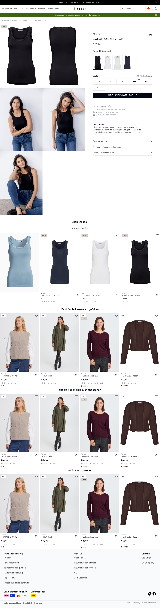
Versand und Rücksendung (16, 583)
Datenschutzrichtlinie (12, 603)
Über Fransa (80, 558)
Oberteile (24, 20)
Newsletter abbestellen (85, 568)
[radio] (99, 82)
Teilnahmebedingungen (15, 568)
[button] (122, 141)
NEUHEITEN (7, 9)
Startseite (5, 20)
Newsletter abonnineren (85, 563)
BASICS (33, 9)
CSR (76, 573)
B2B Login (146, 558)
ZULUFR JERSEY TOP (38, 20)
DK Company (148, 563)
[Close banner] (156, 2)
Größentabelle (146, 76)
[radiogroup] (122, 85)
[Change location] (148, 9)
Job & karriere (80, 578)
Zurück (75, 228)
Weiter (85, 228)
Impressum (9, 578)
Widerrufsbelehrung (13, 573)
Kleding (14, 20)
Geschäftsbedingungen (32, 603)
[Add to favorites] (150, 35)
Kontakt (7, 558)
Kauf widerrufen (11, 563)
